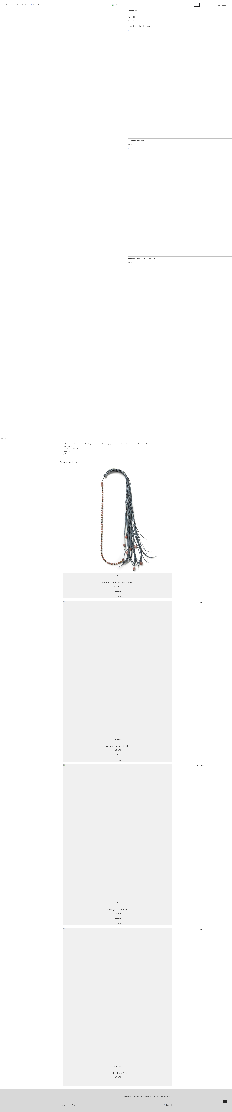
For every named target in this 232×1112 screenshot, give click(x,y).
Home (8, 5)
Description (4, 439)
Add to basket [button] (118, 1066)
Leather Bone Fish (118, 1073)
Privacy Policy (138, 1096)
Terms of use (128, 1096)
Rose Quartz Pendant (118, 909)
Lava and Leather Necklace (118, 746)
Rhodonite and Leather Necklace (118, 582)
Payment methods (151, 1096)
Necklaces (147, 26)
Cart (196, 5)
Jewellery (139, 26)
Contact (212, 5)
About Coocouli (18, 5)
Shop (26, 5)
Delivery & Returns (166, 1096)
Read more (118, 576)
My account (204, 5)
